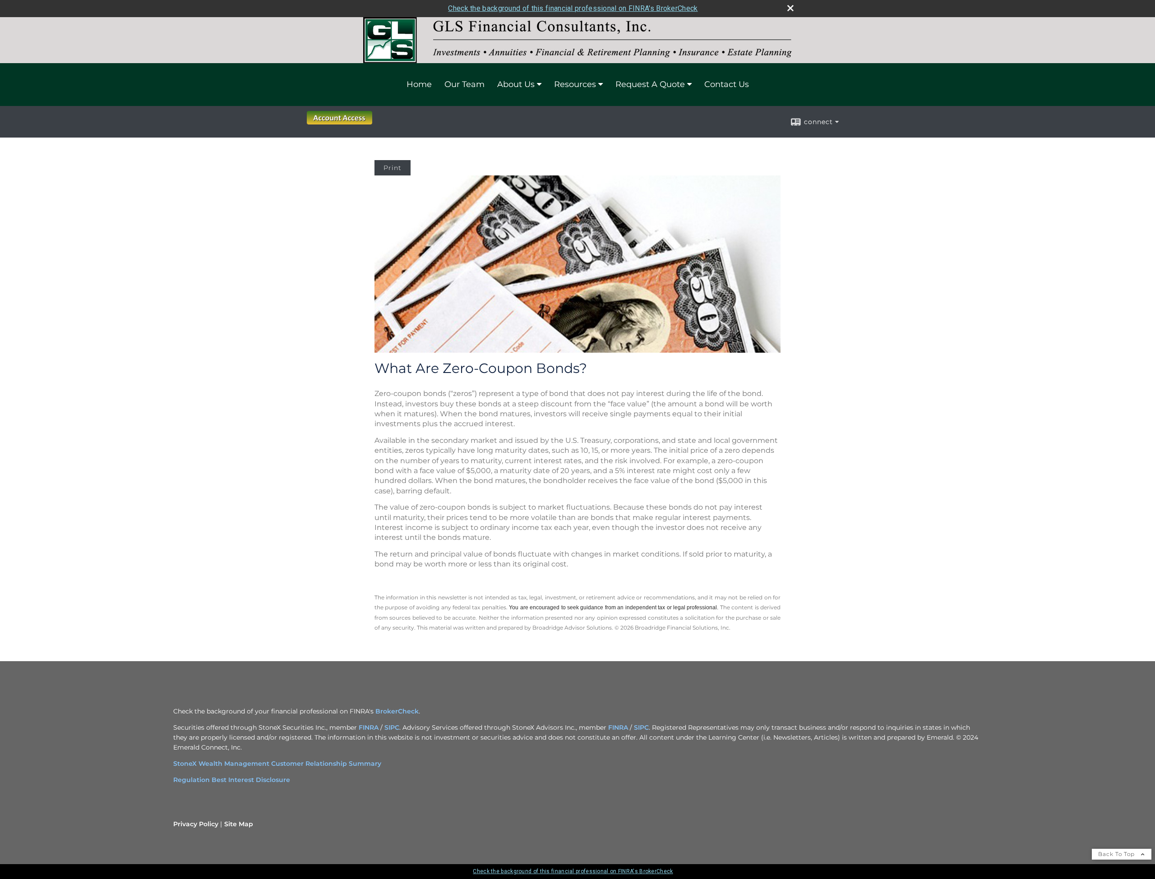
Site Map (238, 824)
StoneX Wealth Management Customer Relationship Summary (277, 763)
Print (392, 168)
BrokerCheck (397, 711)
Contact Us (726, 84)
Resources (575, 84)
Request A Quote (650, 84)
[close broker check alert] (790, 8)
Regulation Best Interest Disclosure (231, 780)
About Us (516, 84)
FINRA (369, 727)
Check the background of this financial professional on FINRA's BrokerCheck (573, 8)
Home (419, 84)
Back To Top (1117, 854)
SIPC (391, 727)
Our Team (464, 84)
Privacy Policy (195, 824)
